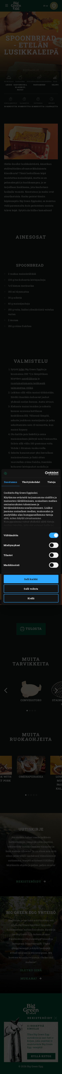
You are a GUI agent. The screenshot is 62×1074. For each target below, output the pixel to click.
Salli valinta (31, 588)
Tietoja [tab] (51, 481)
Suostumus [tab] (10, 481)
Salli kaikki (31, 579)
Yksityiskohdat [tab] (31, 481)
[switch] (53, 545)
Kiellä (31, 598)
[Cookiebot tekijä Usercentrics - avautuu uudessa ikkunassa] (44, 473)
